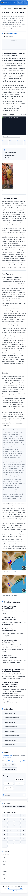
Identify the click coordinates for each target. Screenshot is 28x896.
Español (4, 871)
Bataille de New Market (10, 726)
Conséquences (9, 155)
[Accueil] (18, 2)
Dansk (4, 861)
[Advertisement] (14, 44)
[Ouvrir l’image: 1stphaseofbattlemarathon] (14, 125)
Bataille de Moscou (9, 722)
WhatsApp (19, 779)
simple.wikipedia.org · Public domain (11, 136)
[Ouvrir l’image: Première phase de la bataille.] (14, 560)
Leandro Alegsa (12, 33)
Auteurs (10, 889)
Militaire (10, 8)
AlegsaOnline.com (7, 755)
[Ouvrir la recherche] (21, 2)
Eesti (3, 874)
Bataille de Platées (9, 744)
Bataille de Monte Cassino (11, 717)
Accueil (4, 8)
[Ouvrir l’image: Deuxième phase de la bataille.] (14, 584)
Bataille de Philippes (10, 740)
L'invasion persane (10, 152)
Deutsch (4, 868)
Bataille (7, 158)
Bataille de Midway (9, 713)
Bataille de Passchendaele (11, 735)
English (4, 878)
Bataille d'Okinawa (9, 731)
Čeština (4, 858)
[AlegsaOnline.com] (8, 2)
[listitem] (5, 142)
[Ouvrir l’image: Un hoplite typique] (7, 176)
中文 (3, 864)
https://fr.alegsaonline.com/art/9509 (15, 761)
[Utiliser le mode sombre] (25, 2)
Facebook (8, 784)
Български (5, 854)
